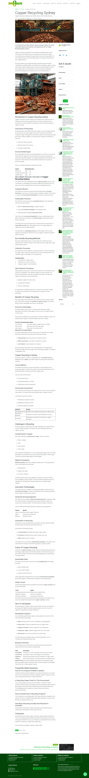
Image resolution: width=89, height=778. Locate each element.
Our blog (22, 9)
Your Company (62, 83)
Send (65, 101)
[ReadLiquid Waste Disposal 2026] (60, 108)
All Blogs (17, 9)
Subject (60, 89)
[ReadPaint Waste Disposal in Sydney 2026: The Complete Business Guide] (60, 152)
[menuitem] (34, 3)
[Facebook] (60, 55)
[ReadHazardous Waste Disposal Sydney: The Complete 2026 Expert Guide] (60, 271)
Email (60, 78)
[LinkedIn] (66, 55)
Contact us (10, 767)
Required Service (62, 94)
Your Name (61, 66)
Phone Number (62, 72)
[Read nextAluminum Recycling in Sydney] (66, 747)
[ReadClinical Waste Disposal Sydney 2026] (60, 116)
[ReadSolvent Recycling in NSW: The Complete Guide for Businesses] (60, 256)
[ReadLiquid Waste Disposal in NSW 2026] (60, 140)
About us (71, 764)
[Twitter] (63, 55)
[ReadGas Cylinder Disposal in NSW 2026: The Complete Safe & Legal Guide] (60, 208)
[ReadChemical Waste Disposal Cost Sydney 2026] (60, 128)
